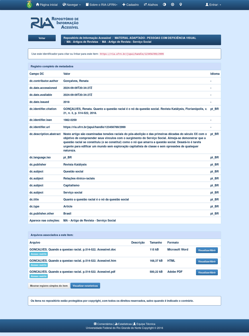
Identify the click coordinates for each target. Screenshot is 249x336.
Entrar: (214, 4)
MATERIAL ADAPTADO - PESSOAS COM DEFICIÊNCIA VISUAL (155, 38)
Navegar (72, 4)
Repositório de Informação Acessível (87, 38)
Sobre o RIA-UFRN (102, 4)
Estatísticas (125, 324)
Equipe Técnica (146, 324)
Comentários (105, 324)
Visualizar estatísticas (85, 285)
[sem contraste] (173, 5)
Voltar (42, 38)
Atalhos (152, 4)
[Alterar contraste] (164, 5)
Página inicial (48, 4)
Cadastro (132, 4)
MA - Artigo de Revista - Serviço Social (126, 42)
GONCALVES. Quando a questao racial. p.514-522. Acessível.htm (72, 260)
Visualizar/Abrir (207, 250)
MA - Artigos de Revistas (82, 42)
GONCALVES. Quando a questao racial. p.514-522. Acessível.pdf (72, 272)
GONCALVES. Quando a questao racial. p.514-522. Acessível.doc (72, 249)
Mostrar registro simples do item (49, 285)
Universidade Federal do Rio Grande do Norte (113, 328)
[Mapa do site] (181, 5)
